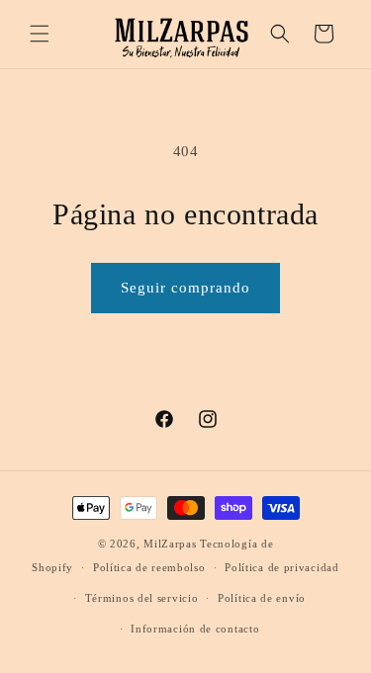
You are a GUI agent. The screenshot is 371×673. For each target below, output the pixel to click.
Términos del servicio (142, 598)
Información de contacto (195, 628)
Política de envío (262, 598)
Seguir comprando (185, 287)
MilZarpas (169, 543)
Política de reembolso (149, 567)
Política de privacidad (281, 567)
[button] (39, 33)
